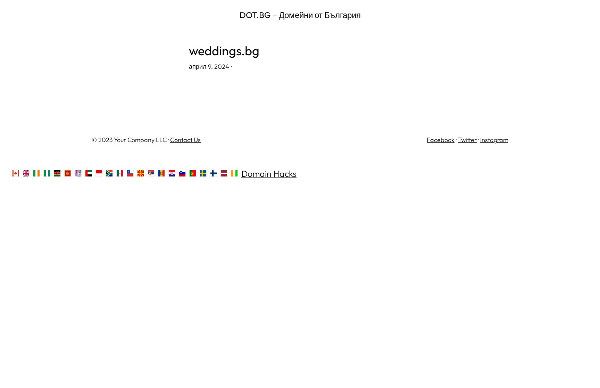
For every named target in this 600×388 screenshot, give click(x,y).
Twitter (467, 140)
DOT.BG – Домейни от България (300, 15)
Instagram (494, 140)
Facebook (441, 140)
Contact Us (185, 140)
